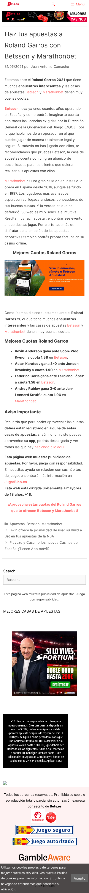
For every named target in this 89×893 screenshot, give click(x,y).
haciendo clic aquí (49, 447)
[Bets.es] (13, 4)
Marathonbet (53, 92)
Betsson (31, 92)
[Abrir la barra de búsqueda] (53, 4)
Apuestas (17, 524)
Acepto (80, 878)
